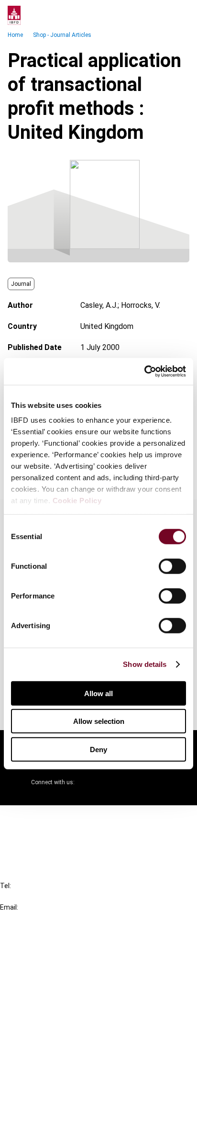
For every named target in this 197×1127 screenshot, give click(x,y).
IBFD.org (33, 948)
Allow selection (98, 721)
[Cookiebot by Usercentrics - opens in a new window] (144, 371)
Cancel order (40, 818)
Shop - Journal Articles (62, 35)
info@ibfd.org (22, 918)
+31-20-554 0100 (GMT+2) (46, 896)
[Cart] (160, 15)
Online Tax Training (50, 983)
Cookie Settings (46, 1096)
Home (15, 35)
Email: (9, 907)
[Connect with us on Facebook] (158, 782)
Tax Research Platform (58, 965)
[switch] (172, 566)
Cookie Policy (77, 500)
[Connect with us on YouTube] (135, 782)
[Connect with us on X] (90, 782)
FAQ (26, 835)
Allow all (98, 693)
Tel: (5, 886)
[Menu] (179, 15)
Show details (144, 664)
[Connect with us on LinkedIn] (112, 782)
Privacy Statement (51, 1061)
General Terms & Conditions (65, 1044)
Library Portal (42, 1000)
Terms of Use (42, 1113)
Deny (98, 749)
